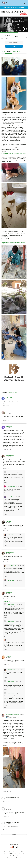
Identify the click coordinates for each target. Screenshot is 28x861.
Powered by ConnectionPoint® (14, 857)
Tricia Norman (11, 472)
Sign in (25, 3)
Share (14, 46)
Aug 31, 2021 (8, 427)
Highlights (8, 51)
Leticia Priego (9, 592)
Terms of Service (13, 851)
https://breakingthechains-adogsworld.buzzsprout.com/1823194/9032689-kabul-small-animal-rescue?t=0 (13, 242)
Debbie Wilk (8, 656)
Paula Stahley (9, 412)
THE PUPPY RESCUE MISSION (12, 714)
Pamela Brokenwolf (10, 455)
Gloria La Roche (9, 397)
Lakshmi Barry (11, 496)
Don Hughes (8, 521)
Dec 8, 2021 (8, 399)
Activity (19, 51)
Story (3, 51)
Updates (14, 51)
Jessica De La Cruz (11, 486)
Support (6, 851)
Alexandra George (11, 669)
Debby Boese (9, 426)
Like (5, 405)
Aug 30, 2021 (8, 456)
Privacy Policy (21, 851)
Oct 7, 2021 (8, 413)
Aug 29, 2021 (8, 522)
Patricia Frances (11, 534)
